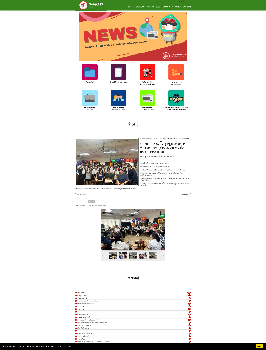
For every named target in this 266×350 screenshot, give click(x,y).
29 (189, 322)
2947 (189, 292)
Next (163, 255)
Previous (103, 255)
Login (183, 2)
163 (189, 320)
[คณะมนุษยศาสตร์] (91, 5)
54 (189, 306)
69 (189, 298)
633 (189, 325)
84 (189, 312)
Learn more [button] (67, 346)
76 (189, 317)
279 (189, 303)
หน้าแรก (131, 7)
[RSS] (76, 293)
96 (189, 328)
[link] (90, 75)
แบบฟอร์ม (187, 7)
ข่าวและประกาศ (172, 138)
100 (189, 309)
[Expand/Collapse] (93, 304)
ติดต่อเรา (178, 7)
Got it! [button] (259, 346)
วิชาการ (158, 7)
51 (189, 301)
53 (189, 333)
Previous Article (81, 195)
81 (189, 331)
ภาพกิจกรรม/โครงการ (183, 138)
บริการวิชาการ (168, 7)
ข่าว (148, 7)
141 (189, 314)
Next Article (185, 195)
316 (189, 295)
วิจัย (152, 7)
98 (189, 339)
